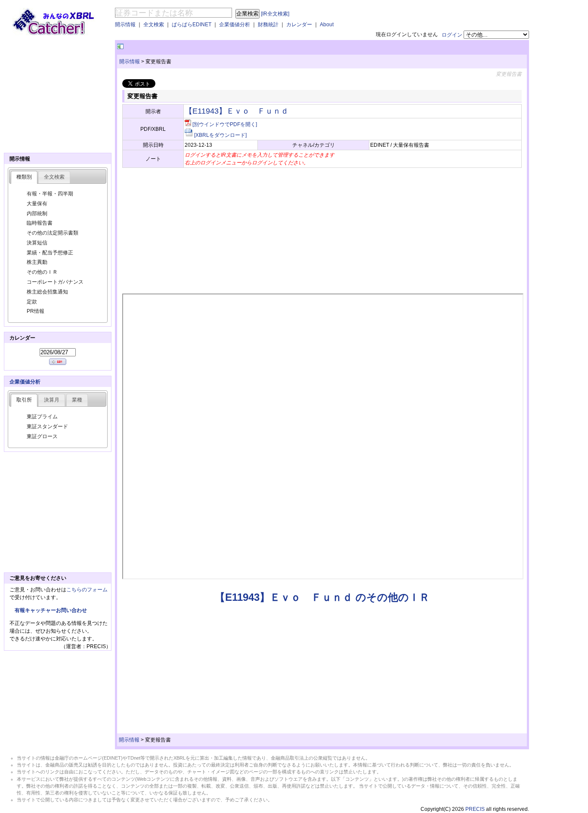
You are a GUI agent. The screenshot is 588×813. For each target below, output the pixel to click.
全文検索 (153, 25)
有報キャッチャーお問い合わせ (51, 610)
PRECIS (475, 809)
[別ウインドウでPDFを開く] (224, 124)
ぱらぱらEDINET (191, 25)
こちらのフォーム (87, 590)
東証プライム (42, 417)
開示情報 (125, 25)
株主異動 (37, 262)
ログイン (452, 35)
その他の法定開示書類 (52, 233)
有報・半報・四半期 (50, 194)
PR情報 (35, 311)
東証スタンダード (47, 427)
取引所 (24, 400)
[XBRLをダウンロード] (220, 135)
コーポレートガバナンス (55, 282)
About (327, 25)
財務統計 (268, 25)
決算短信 (37, 243)
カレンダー (299, 25)
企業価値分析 (234, 25)
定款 (32, 302)
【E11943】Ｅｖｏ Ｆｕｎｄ (236, 111)
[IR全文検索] (275, 14)
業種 (77, 400)
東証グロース (42, 436)
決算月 (51, 400)
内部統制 (37, 213)
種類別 (24, 177)
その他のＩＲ (42, 272)
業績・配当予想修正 (50, 253)
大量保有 (37, 204)
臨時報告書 (40, 223)
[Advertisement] (226, 46)
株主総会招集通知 (47, 292)
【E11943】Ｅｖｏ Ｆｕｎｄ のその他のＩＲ (322, 597)
